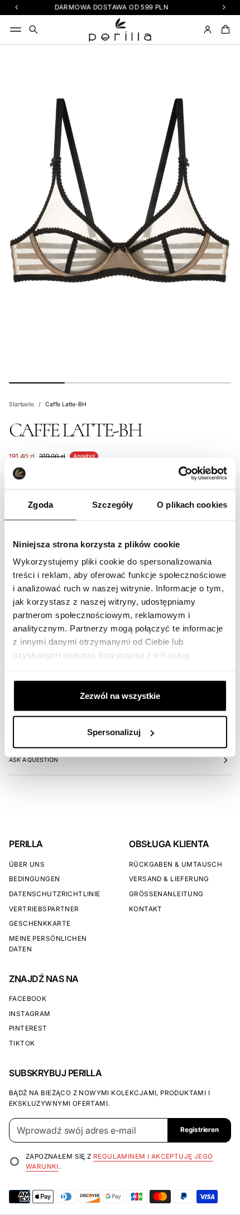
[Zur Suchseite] (33, 29)
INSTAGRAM (30, 1014)
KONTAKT (145, 909)
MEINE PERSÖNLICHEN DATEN (48, 944)
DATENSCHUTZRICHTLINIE (54, 894)
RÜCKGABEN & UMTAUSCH (175, 864)
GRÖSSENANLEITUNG (166, 894)
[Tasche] (224, 29)
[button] (33, 29)
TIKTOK (22, 1043)
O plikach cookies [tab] (192, 504)
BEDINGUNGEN (34, 879)
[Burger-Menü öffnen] (15, 29)
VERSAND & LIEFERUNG (169, 879)
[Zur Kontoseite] (208, 29)
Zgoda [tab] (40, 504)
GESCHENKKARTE (39, 923)
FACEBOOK (27, 999)
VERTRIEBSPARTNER (44, 909)
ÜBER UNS (27, 864)
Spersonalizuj (114, 732)
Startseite (21, 404)
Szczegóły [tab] (112, 504)
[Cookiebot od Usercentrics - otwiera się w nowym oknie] (178, 473)
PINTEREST (28, 1028)
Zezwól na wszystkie (120, 695)
